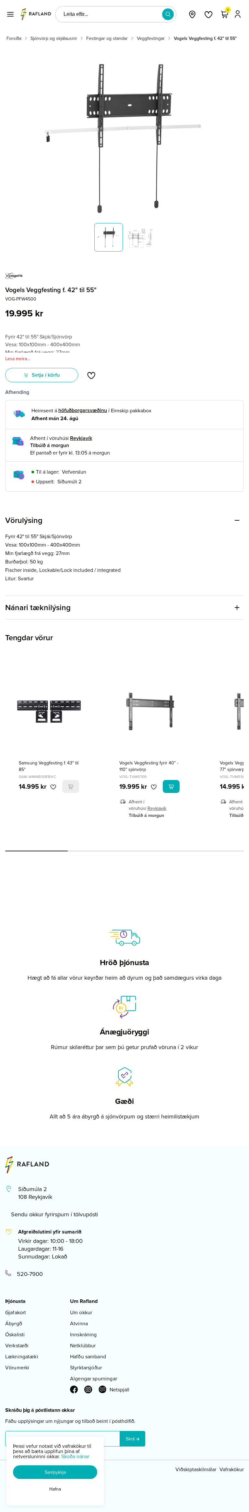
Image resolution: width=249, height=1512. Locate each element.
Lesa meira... (17, 358)
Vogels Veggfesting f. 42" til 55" (205, 38)
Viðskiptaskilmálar (195, 1469)
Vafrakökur (231, 1469)
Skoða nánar (75, 1456)
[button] (10, 14)
